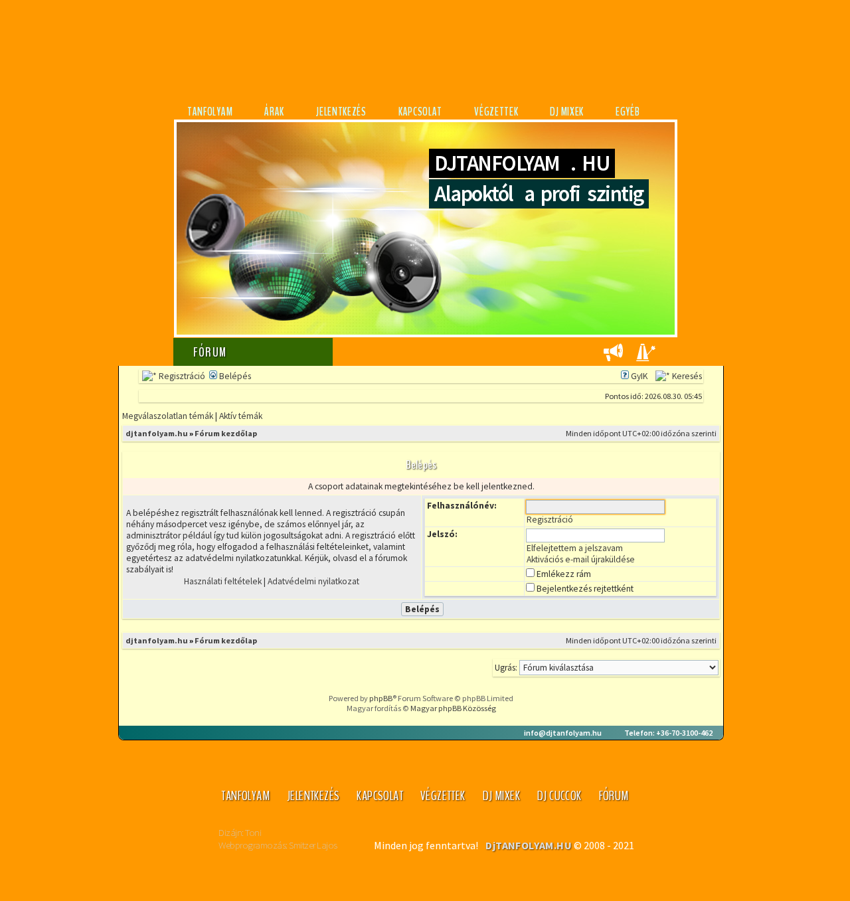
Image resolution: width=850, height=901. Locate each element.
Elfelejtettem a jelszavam (575, 548)
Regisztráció (181, 376)
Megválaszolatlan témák (167, 416)
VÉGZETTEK (496, 112)
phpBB (380, 698)
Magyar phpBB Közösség (453, 708)
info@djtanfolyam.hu (563, 733)
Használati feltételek (223, 581)
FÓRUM (614, 796)
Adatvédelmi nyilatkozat (313, 581)
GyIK (638, 376)
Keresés (686, 376)
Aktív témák (240, 416)
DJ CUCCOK (559, 796)
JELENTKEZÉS (341, 112)
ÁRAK (274, 112)
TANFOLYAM (209, 112)
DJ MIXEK (567, 112)
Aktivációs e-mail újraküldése (581, 559)
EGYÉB (628, 112)
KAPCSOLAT (420, 112)
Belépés (234, 376)
